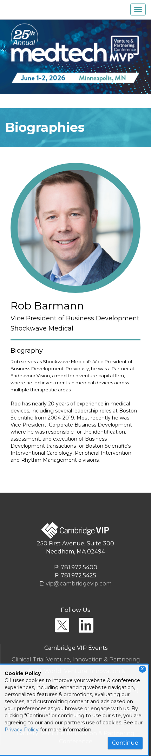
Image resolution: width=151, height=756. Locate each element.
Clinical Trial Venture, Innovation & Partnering (76, 659)
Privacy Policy (22, 729)
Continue (125, 742)
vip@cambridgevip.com (79, 583)
